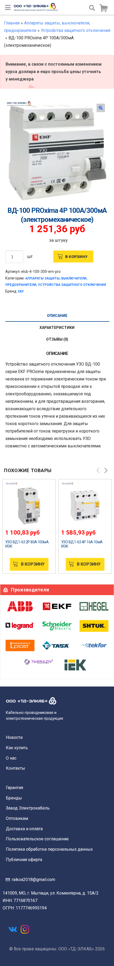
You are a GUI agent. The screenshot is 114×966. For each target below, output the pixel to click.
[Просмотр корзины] (103, 8)
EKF (21, 291)
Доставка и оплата (24, 828)
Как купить (17, 747)
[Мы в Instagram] (25, 929)
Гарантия (14, 787)
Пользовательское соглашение (37, 838)
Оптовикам (17, 818)
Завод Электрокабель (28, 808)
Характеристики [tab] (57, 327)
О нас (11, 758)
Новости (14, 737)
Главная (12, 23)
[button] (101, 108)
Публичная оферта (24, 859)
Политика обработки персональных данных (49, 849)
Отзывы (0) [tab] (57, 339)
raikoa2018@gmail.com (33, 879)
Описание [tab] (57, 315)
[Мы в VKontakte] (12, 929)
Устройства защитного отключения (75, 30)
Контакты (15, 768)
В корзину (76, 256)
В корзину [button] (33, 564)
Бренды (14, 797)
